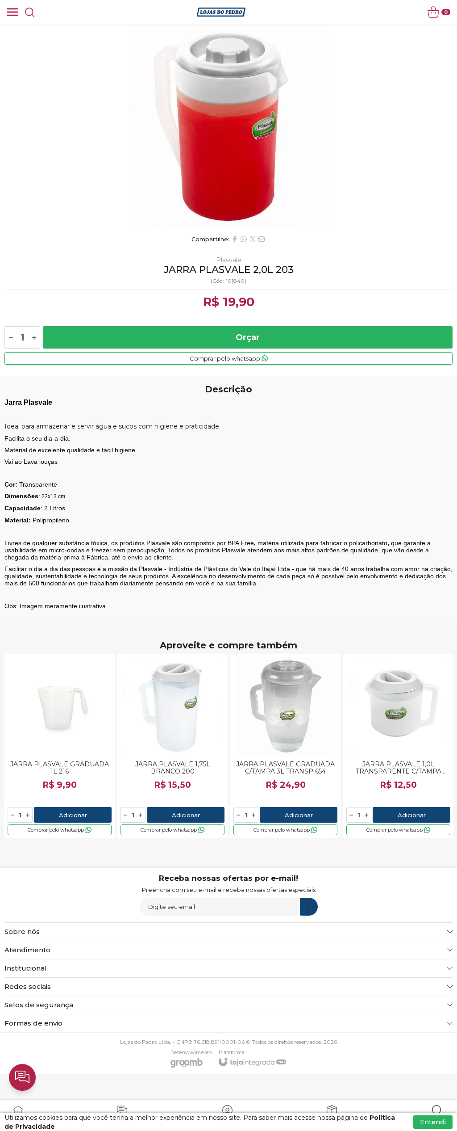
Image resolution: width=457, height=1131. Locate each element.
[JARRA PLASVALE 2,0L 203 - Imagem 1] (228, 127)
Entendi (433, 1122)
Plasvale (228, 260)
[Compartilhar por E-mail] (261, 239)
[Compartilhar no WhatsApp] (244, 239)
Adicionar (73, 815)
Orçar (248, 337)
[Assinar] (309, 907)
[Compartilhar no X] (252, 239)
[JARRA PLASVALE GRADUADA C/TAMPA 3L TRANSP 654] (285, 746)
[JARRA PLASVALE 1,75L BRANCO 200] (172, 746)
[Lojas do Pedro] (221, 12)
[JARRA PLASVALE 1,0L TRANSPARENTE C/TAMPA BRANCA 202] (398, 746)
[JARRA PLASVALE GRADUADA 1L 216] (59, 746)
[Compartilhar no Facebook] (235, 239)
